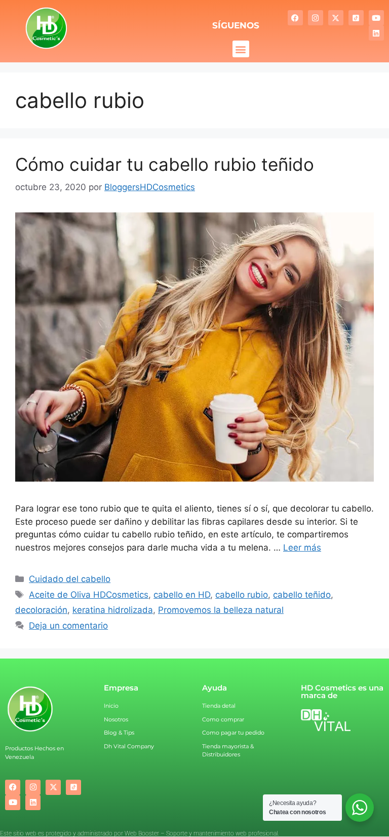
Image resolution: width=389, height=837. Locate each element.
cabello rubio (241, 595)
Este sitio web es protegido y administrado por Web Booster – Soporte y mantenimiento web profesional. (139, 833)
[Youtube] (376, 17)
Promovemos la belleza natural (221, 610)
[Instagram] (315, 17)
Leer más (302, 547)
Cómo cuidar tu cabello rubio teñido (164, 164)
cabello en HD (181, 595)
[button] (240, 49)
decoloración (41, 610)
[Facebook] (295, 17)
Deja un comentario (68, 626)
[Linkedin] (376, 33)
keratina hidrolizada (112, 610)
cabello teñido (302, 595)
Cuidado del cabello (69, 579)
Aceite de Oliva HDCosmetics (88, 595)
